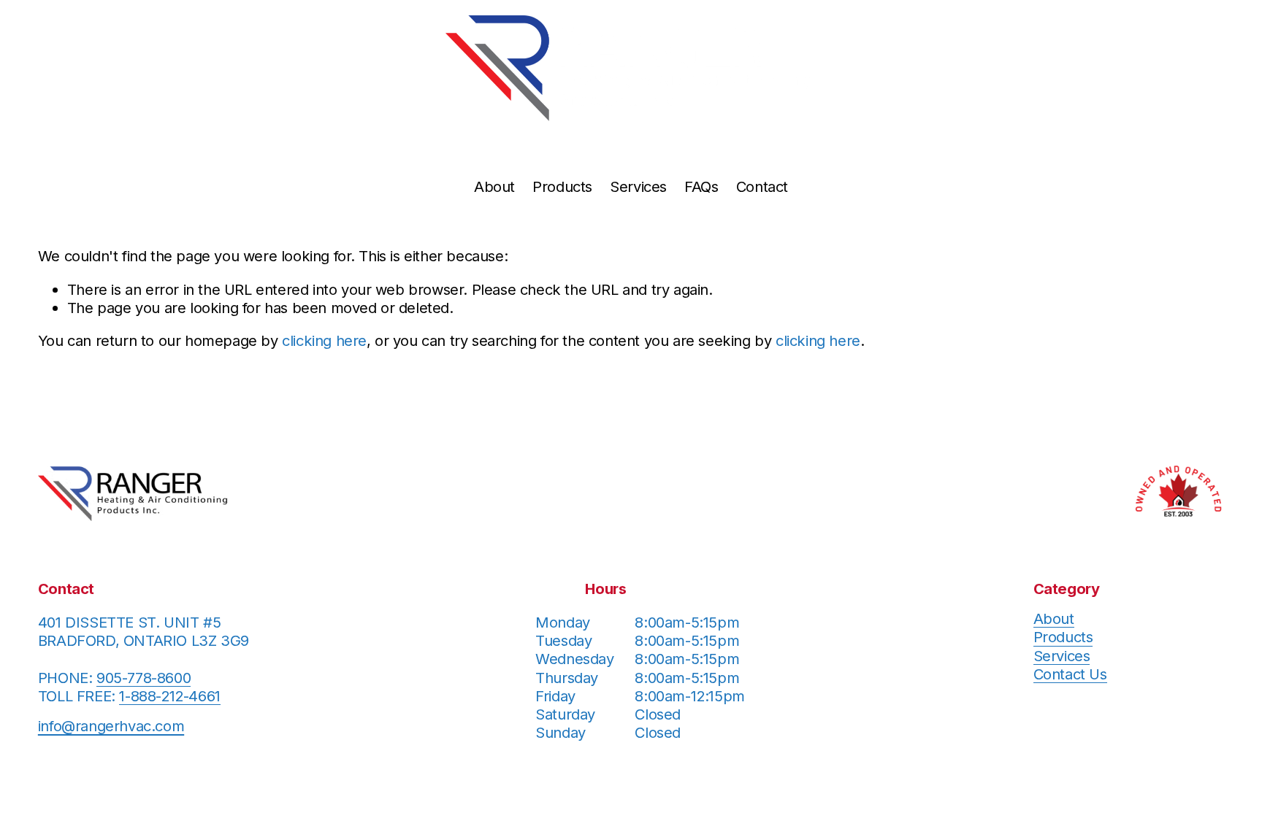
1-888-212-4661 (169, 696)
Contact (762, 186)
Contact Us (1070, 674)
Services (638, 186)
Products (562, 186)
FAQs (701, 186)
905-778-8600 (143, 677)
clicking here (324, 340)
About (494, 186)
